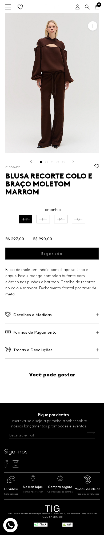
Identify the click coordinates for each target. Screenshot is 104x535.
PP (25, 219)
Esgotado (52, 254)
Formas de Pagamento (35, 332)
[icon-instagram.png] (15, 466)
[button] (96, 168)
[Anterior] (31, 161)
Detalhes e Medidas (32, 314)
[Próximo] (73, 161)
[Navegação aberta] (8, 7)
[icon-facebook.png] (5, 466)
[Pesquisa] (87, 7)
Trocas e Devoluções (33, 349)
